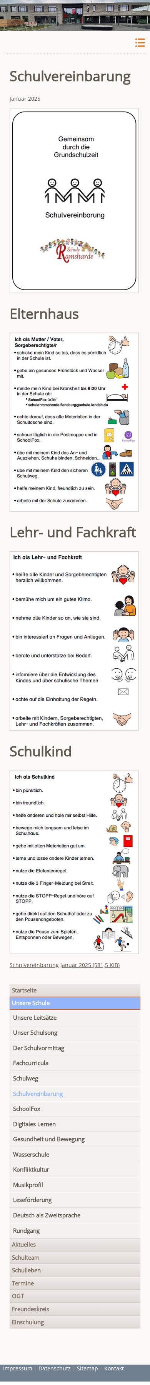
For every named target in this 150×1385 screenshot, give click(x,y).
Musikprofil (28, 1185)
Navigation (139, 43)
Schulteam (26, 1257)
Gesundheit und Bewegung (49, 1139)
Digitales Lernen (34, 1124)
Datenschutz (54, 1368)
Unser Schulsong (35, 1033)
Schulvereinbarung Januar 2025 (65, 965)
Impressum (17, 1368)
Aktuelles (24, 1244)
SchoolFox (26, 1109)
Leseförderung (32, 1200)
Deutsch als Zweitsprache (46, 1215)
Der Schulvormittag (38, 1048)
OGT (18, 1296)
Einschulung (28, 1322)
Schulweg (25, 1078)
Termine (23, 1283)
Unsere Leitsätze (35, 1018)
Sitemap (87, 1368)
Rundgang (26, 1231)
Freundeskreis (30, 1309)
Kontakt (114, 1368)
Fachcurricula (30, 1063)
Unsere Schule (31, 1003)
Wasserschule (31, 1154)
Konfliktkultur (31, 1169)
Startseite (24, 990)
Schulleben (26, 1270)
